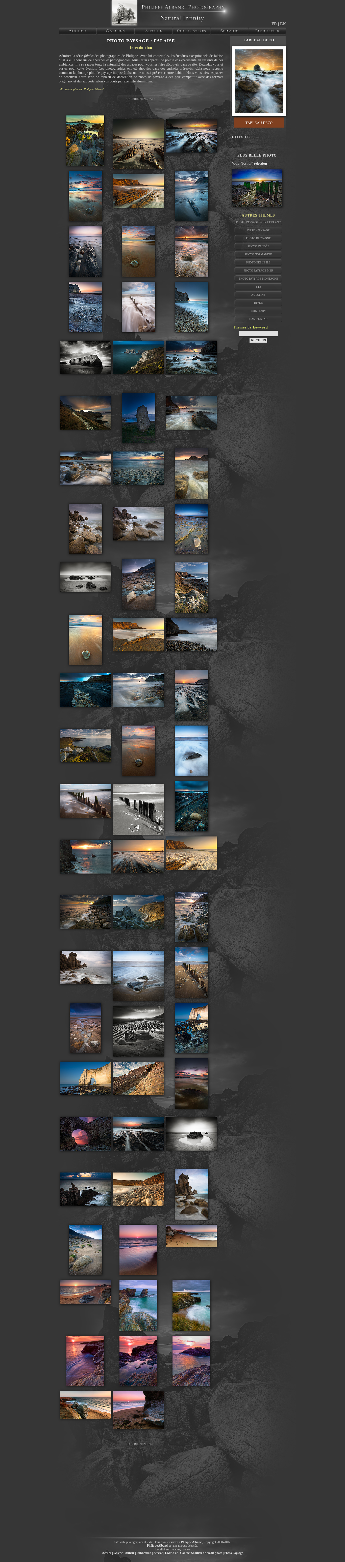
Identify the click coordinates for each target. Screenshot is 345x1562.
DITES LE (241, 137)
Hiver (258, 302)
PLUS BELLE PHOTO (257, 155)
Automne (258, 294)
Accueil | (107, 1553)
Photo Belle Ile (258, 262)
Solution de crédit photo (206, 1553)
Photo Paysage (258, 230)
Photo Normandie (258, 254)
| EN (282, 24)
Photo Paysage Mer (258, 270)
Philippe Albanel (191, 1542)
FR (275, 24)
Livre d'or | (172, 1553)
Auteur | (130, 1553)
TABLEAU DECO (259, 40)
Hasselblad (258, 318)
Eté (258, 286)
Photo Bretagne (258, 238)
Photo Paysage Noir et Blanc (258, 222)
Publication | (145, 1553)
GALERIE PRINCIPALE (141, 98)
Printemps (258, 310)
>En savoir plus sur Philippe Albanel (81, 89)
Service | (159, 1553)
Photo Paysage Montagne (258, 278)
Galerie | (119, 1553)
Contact (185, 1553)
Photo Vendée (258, 246)
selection (260, 163)
